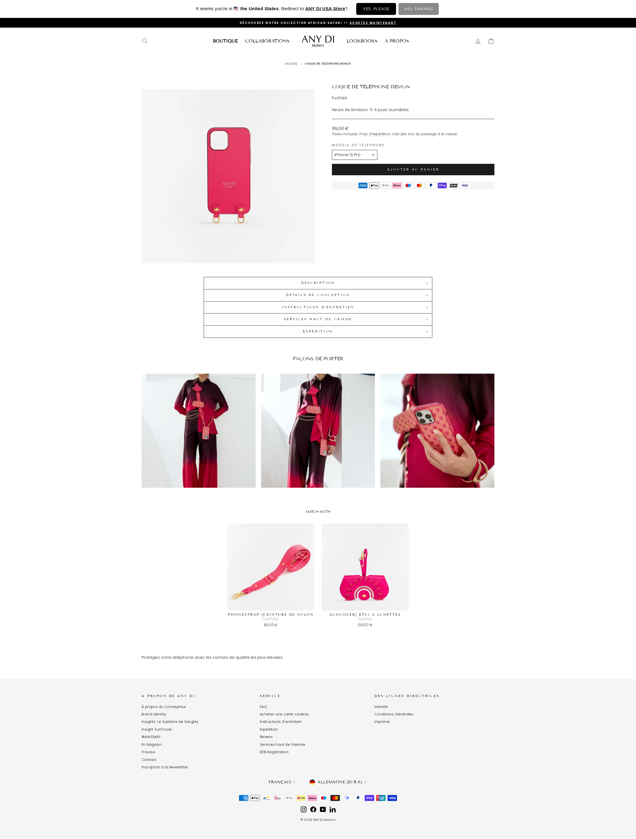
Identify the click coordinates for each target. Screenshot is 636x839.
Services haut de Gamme (282, 744)
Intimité (381, 707)
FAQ (263, 707)
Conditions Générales (393, 714)
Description (318, 283)
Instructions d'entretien (281, 721)
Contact (149, 759)
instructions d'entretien (318, 307)
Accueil (291, 63)
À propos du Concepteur (164, 707)
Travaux (148, 752)
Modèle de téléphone (358, 145)
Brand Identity (154, 714)
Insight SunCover (157, 729)
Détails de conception (318, 295)
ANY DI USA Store (325, 8)
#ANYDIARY (151, 737)
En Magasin (152, 744)
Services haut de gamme (318, 319)
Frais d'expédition (375, 134)
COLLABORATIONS (267, 41)
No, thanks (418, 8)
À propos (397, 41)
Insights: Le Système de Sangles (170, 721)
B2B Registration (274, 752)
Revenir (266, 737)
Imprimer (382, 721)
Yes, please (376, 8)
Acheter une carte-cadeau (284, 714)
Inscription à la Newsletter (165, 767)
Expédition (318, 331)
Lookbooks (362, 41)
